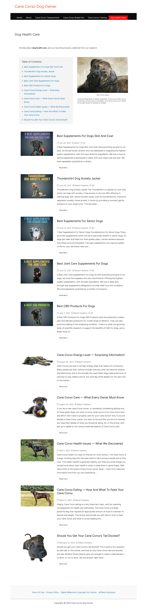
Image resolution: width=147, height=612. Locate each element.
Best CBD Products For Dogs (37, 85)
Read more (63, 386)
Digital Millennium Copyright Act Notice (79, 592)
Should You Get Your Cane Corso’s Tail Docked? (45, 120)
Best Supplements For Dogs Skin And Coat (43, 67)
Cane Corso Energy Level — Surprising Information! (91, 355)
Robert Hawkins (81, 185)
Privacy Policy (52, 592)
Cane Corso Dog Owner (35, 6)
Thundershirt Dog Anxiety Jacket (39, 71)
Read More (63, 168)
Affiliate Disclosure (106, 592)
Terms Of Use (38, 592)
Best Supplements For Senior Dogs (40, 76)
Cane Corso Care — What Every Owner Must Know (90, 397)
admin (77, 143)
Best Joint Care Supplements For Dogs (41, 81)
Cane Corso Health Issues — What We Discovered (46, 107)
